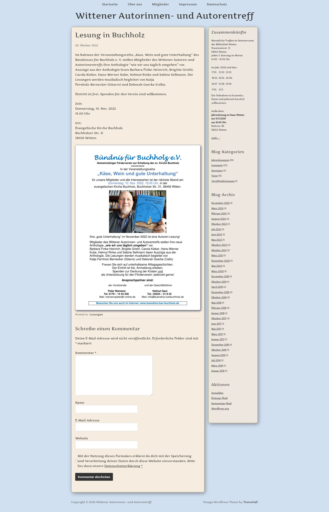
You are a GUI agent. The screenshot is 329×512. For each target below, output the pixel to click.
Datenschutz (217, 4)
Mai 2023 (216, 239)
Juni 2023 (216, 234)
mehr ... (215, 138)
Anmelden (217, 392)
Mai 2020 (216, 265)
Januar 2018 (217, 313)
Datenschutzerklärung (122, 466)
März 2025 (217, 208)
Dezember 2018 (220, 292)
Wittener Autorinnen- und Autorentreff (164, 15)
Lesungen (96, 314)
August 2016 (218, 355)
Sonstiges (217, 170)
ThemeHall (250, 502)
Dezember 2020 (220, 260)
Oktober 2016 (218, 349)
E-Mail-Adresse (87, 420)
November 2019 (220, 276)
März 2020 (217, 271)
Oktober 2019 (218, 281)
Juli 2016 (216, 360)
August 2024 (218, 218)
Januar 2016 (217, 370)
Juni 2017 (216, 323)
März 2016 (217, 365)
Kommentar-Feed (221, 403)
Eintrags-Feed (219, 398)
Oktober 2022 (219, 245)
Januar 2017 (217, 339)
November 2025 (220, 203)
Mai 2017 (216, 328)
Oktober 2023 (219, 224)
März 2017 (217, 334)
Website (81, 438)
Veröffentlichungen (223, 181)
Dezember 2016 (220, 344)
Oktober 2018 (218, 297)
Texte (214, 175)
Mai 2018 (216, 302)
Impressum (188, 4)
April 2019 (217, 286)
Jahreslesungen (220, 160)
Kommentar (85, 353)
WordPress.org (220, 408)
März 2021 (217, 255)
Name (79, 402)
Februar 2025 (219, 213)
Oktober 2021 (218, 250)
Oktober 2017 (218, 318)
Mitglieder (160, 4)
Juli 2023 (216, 229)
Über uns (135, 4)
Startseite (110, 4)
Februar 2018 (218, 307)
